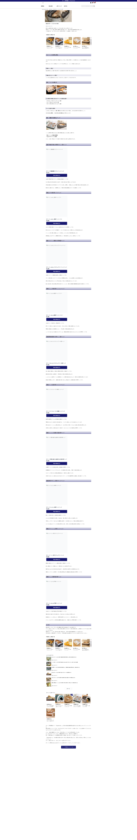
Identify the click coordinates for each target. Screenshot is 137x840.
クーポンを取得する (68, 426)
